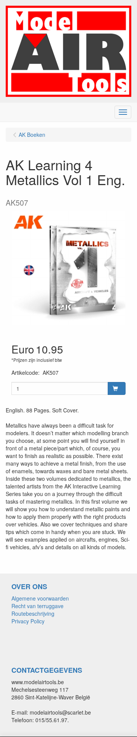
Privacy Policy (28, 621)
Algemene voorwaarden (40, 598)
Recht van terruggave (37, 606)
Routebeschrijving (32, 613)
